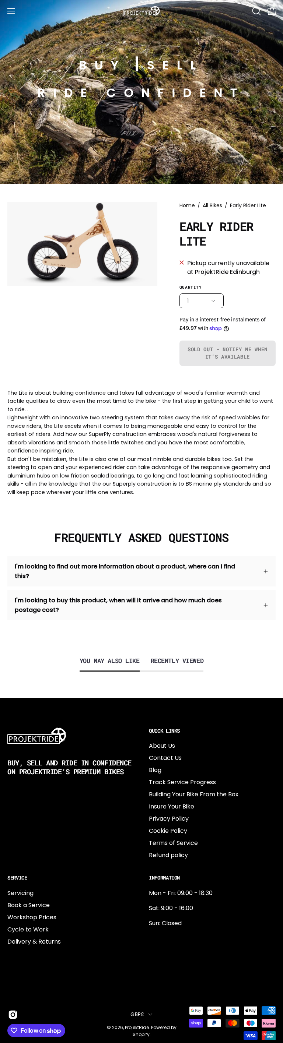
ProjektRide (137, 1027)
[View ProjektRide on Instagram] (11, 1014)
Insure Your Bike (171, 806)
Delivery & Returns (34, 941)
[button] (256, 11)
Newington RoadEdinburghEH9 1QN (172, 962)
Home (187, 205)
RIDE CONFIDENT (141, 92)
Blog (155, 770)
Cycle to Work (28, 929)
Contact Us (165, 758)
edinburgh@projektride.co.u (189, 987)
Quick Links (164, 730)
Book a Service (28, 905)
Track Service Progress (182, 782)
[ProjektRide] (141, 11)
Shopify (141, 1034)
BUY (103, 65)
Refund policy (168, 855)
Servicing (20, 893)
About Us (162, 745)
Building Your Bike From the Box (193, 794)
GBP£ (137, 1014)
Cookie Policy (168, 831)
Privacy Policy (169, 818)
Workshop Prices (31, 917)
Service (17, 877)
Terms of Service (173, 843)
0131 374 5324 (168, 938)
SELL (175, 65)
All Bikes (212, 205)
